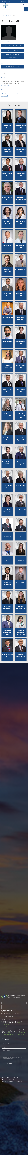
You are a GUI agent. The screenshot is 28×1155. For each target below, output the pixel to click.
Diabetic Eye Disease (12, 50)
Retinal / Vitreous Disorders (12, 56)
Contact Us (18, 1081)
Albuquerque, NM (12, 66)
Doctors (8, 15)
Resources (15, 1077)
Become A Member (7, 1081)
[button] (26, 9)
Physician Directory (7, 1079)
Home (3, 15)
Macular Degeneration (12, 45)
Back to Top (5, 1027)
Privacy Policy (20, 1034)
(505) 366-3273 (12, 1032)
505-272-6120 (5, 86)
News (8, 1077)
